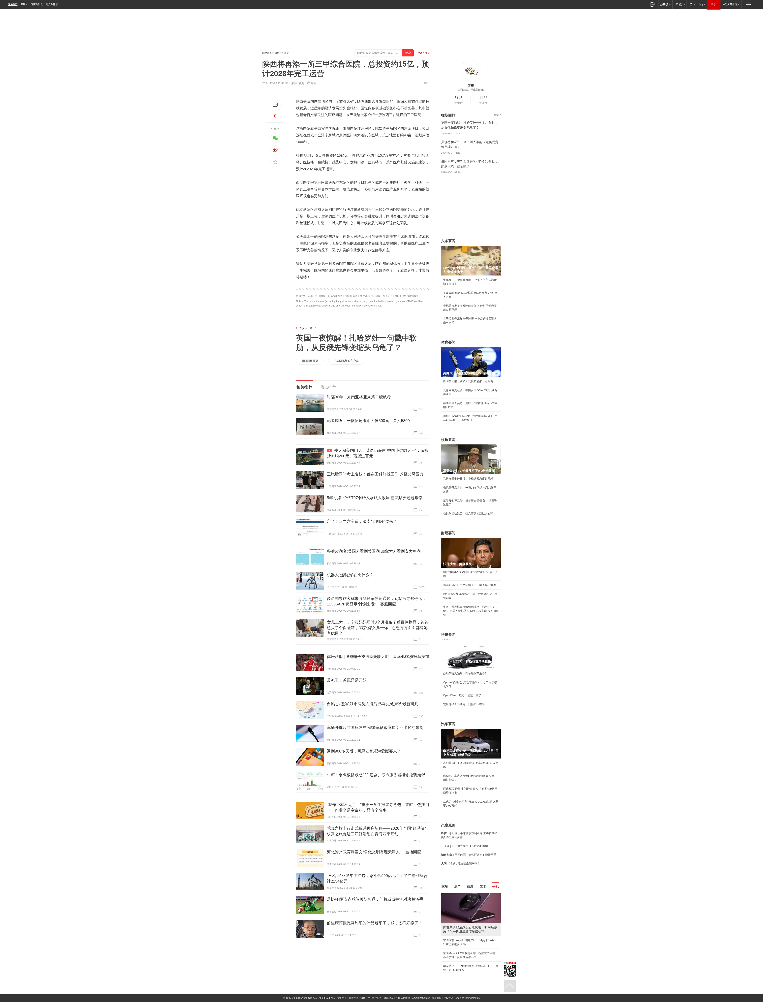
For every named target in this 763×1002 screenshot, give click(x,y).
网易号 (278, 52)
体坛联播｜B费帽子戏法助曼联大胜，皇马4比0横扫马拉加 (378, 656)
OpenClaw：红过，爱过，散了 (462, 695)
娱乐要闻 (448, 440)
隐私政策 (388, 998)
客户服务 (377, 998)
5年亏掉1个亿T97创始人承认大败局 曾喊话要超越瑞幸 (375, 498)
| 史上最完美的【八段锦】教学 (464, 846)
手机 (495, 886)
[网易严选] (679, 4)
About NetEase (327, 998)
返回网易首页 (309, 360)
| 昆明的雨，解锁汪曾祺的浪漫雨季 (468, 854)
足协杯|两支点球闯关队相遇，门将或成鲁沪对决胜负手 (375, 899)
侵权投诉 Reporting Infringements (461, 998)
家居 (445, 886)
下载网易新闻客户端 (346, 360)
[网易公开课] (665, 4)
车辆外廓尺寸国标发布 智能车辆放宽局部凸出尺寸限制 (375, 727)
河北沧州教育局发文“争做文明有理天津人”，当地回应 (374, 852)
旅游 (470, 886)
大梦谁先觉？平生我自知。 (471, 89)
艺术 (483, 886)
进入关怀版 (52, 4)
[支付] (692, 4)
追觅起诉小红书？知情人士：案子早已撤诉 (469, 585)
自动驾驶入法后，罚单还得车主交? (464, 673)
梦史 (301, 83)
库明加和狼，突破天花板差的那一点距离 (468, 381)
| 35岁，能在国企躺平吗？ (460, 863)
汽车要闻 (448, 724)
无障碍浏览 (37, 4)
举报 (426, 83)
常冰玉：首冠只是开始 (347, 680)
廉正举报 (436, 998)
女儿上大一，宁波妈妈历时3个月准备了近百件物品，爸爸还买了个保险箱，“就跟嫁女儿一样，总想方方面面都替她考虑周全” (377, 627)
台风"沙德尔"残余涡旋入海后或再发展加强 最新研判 (372, 704)
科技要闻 (448, 634)
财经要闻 (448, 533)
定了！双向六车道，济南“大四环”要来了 (362, 521)
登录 (713, 4)
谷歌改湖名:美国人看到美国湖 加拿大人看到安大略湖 (374, 551)
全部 (496, 114)
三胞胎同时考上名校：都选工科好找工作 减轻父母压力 (375, 474)
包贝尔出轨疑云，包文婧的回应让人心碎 (468, 513)
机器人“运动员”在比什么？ (350, 575)
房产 (457, 886)
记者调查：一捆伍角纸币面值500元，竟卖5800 (368, 420)
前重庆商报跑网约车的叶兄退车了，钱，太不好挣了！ (374, 923)
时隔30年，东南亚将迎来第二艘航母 (359, 397)
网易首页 (12, 4)
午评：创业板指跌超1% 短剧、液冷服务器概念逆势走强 (376, 775)
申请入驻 (422, 53)
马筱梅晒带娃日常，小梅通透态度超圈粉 (468, 478)
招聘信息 (365, 998)
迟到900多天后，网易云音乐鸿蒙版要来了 (364, 751)
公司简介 (342, 998)
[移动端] (653, 4)
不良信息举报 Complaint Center (413, 998)
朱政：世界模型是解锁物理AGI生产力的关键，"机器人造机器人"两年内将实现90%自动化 (470, 610)
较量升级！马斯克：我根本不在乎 (464, 704)
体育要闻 (448, 342)
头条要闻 (448, 241)
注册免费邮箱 (729, 4)
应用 (23, 4)
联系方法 (353, 998)
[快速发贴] (275, 105)
